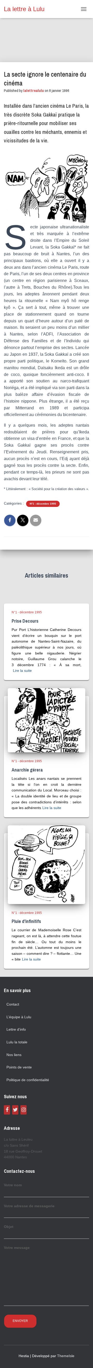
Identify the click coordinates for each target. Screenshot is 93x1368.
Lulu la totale (16, 1042)
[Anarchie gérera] (46, 720)
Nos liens (13, 1055)
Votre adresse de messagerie (29, 1206)
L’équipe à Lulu (18, 1017)
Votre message (17, 1248)
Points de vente (19, 1067)
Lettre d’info (16, 1029)
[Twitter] (15, 1110)
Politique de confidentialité (27, 1080)
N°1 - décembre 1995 (43, 503)
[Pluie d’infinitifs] (46, 864)
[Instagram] (23, 1110)
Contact (12, 1004)
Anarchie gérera (27, 770)
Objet (8, 1227)
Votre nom (13, 1185)
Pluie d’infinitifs (26, 921)
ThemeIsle (65, 1356)
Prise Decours (25, 621)
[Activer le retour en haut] (82, 1357)
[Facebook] (7, 1110)
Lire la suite (22, 670)
